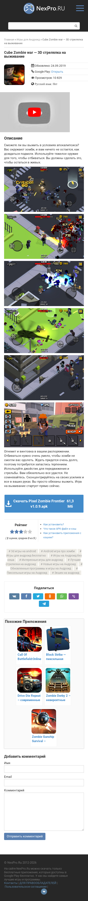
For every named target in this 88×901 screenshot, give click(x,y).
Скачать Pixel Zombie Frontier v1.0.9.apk (43, 503)
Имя (7, 763)
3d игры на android (23, 551)
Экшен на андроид (66, 572)
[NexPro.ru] (44, 16)
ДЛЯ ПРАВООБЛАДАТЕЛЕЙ (37, 883)
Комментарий (14, 790)
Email (8, 777)
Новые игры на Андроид (59, 564)
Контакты (11, 883)
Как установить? (53, 524)
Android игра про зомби (59, 551)
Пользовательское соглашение (26, 886)
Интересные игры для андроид (42, 559)
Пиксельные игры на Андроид (27, 572)
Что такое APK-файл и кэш (59, 528)
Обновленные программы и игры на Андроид (40, 568)
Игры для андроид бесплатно (26, 555)
